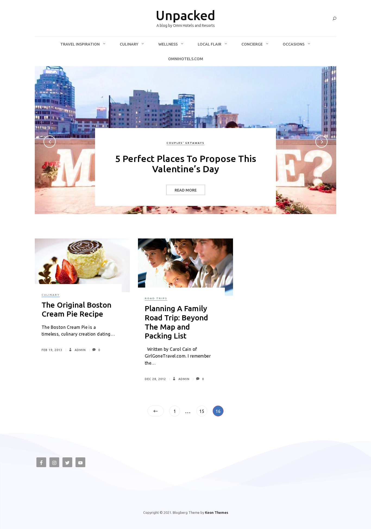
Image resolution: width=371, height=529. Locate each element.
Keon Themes (216, 512)
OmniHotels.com (185, 59)
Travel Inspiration (80, 44)
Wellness (168, 44)
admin (80, 350)
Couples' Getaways (185, 142)
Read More (186, 190)
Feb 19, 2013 (52, 350)
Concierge (252, 44)
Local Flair (209, 44)
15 (203, 411)
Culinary (129, 44)
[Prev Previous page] (155, 411)
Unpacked (185, 15)
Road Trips (156, 298)
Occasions (293, 44)
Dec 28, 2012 (155, 379)
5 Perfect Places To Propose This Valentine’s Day (185, 163)
